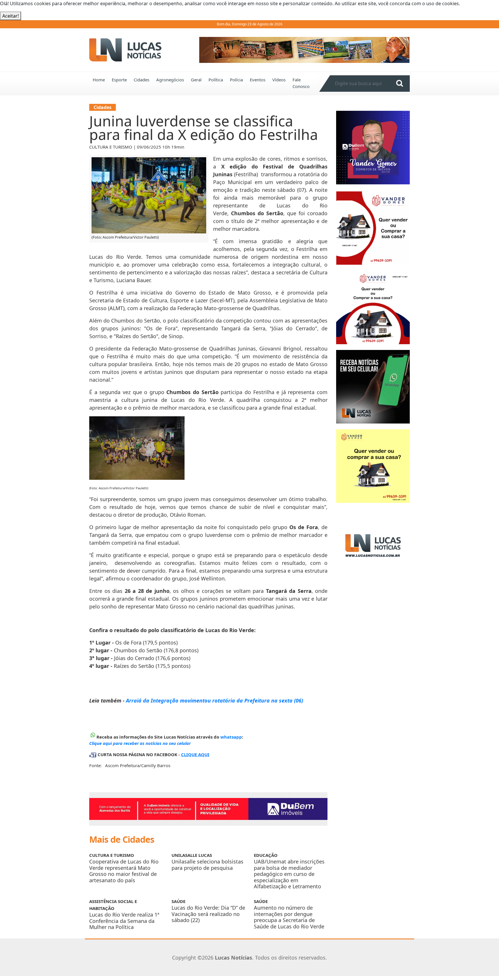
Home (99, 80)
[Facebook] (373, 545)
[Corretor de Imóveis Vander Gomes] (373, 227)
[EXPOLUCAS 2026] (304, 50)
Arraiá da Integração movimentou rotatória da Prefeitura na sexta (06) (214, 700)
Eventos (257, 80)
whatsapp (231, 737)
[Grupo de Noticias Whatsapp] (373, 386)
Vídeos (279, 80)
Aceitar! (10, 16)
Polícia (236, 80)
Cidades (141, 80)
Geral (196, 80)
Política (215, 80)
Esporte (119, 80)
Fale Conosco (301, 83)
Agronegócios (170, 80)
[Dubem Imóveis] (208, 809)
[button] (215, 50)
